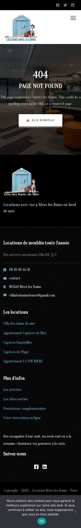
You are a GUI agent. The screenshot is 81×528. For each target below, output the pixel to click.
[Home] (21, 182)
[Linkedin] (44, 466)
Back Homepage (43, 120)
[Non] (75, 511)
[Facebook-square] (36, 466)
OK (42, 521)
